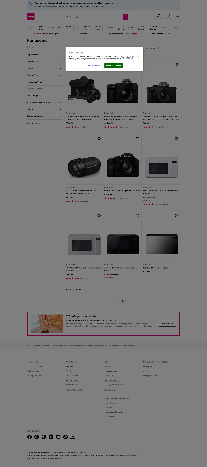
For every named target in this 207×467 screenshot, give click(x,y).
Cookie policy (128, 59)
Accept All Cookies (113, 65)
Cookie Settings (94, 65)
